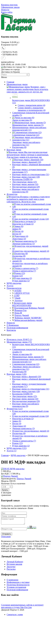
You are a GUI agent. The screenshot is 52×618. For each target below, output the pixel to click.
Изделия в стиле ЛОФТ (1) (19, 339)
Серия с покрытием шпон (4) (31, 105)
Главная (5, 455)
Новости (5, 10)
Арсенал (18, 300)
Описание (6, 536)
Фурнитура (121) (15, 409)
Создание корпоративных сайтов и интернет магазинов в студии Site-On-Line (22, 606)
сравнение (6, 495)
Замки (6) (16, 421)
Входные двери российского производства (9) (25, 405)
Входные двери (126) (16, 374)
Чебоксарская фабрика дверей (28, 320)
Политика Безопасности (18, 585)
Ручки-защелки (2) (21, 446)
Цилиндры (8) (19, 433)
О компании (12, 580)
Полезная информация (17, 328)
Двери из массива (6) (22, 354)
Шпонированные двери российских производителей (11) (29, 360)
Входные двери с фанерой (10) (26, 376)
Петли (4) (16, 423)
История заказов (14, 564)
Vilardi (17, 298)
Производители (14, 288)
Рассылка (11, 569)
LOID (16, 295)
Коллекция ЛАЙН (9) (22, 394)
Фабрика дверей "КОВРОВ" (28, 318)
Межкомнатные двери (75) (19, 342)
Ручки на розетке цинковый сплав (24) (30, 416)
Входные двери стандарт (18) (26, 391)
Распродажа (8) (19, 371)
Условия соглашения (16, 587)
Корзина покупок (9, 5)
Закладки (11, 566)
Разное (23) (17, 443)
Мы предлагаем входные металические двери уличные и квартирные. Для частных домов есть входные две (28, 154)
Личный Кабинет (15, 561)
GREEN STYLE (22, 293)
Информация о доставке (18, 582)
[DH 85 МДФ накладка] (12, 469)
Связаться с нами (15, 614)
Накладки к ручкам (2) (23, 418)
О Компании (13, 325)
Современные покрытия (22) (25, 364)
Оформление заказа (10, 7)
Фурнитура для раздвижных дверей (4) (30, 431)
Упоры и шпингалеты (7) (24, 441)
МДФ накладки (18, 455)
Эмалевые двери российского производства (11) (26, 368)
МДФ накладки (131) (17, 448)
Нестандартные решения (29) (26, 401)
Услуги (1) (11, 451)
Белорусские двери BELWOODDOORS (22, 304)
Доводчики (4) (19, 426)
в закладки (6, 492)
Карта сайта (6, 12)
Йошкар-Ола (20, 310)
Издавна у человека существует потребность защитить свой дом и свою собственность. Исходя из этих (28, 199)
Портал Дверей (21, 315)
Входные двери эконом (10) (25, 399)
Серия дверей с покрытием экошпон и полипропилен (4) (31, 109)
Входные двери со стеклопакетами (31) (30, 389)
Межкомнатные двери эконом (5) (28, 357)
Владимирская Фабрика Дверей (29, 308)
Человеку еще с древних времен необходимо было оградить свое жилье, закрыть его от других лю (27, 89)
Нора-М (18, 313)
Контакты (11, 330)
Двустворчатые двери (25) (24, 396)
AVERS (17, 290)
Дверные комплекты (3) (23, 428)
